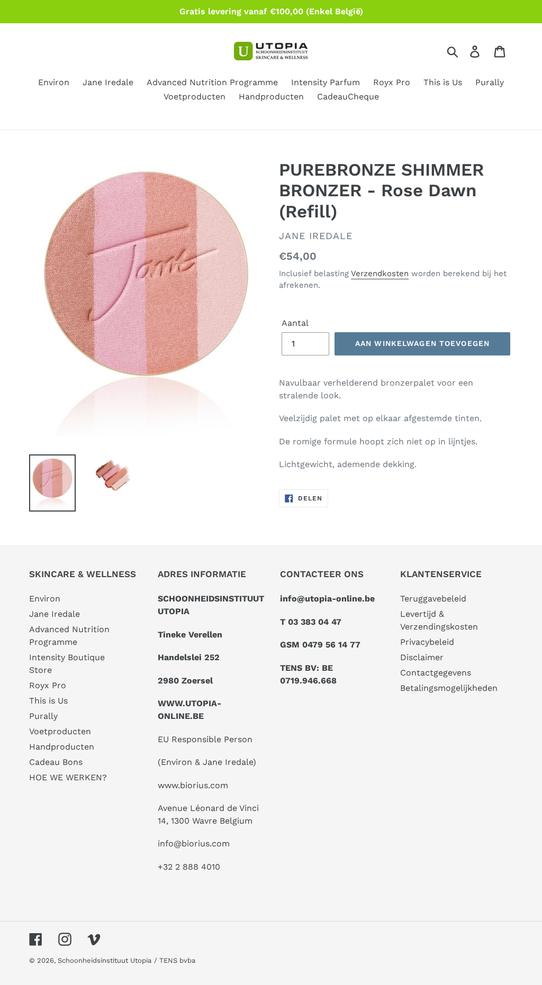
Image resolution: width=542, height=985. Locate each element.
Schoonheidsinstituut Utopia (104, 960)
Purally (43, 716)
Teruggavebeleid (433, 599)
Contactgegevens (435, 673)
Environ (44, 599)
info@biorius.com (194, 843)
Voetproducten (60, 731)
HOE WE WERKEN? (68, 777)
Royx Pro (47, 685)
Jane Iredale (54, 614)
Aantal (295, 323)
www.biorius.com (193, 785)
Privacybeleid (427, 642)
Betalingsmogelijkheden (449, 688)
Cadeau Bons (56, 762)
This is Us (48, 701)
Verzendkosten (380, 273)
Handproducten (61, 747)
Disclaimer (422, 657)
